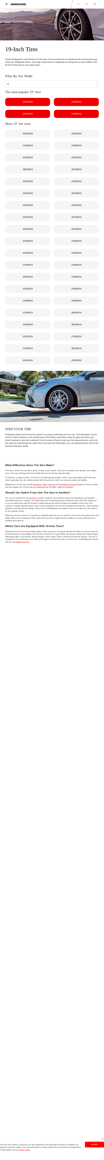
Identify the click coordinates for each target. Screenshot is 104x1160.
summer (50, 487)
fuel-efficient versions (65, 487)
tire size (31, 501)
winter (43, 487)
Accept (94, 1144)
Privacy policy (24, 1150)
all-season (36, 487)
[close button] (102, 1138)
